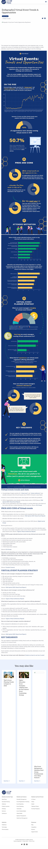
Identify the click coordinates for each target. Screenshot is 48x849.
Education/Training (6, 801)
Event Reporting (20, 804)
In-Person (33, 799)
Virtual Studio (19, 813)
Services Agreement (17, 841)
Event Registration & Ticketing (23, 801)
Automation (19, 808)
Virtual (32, 801)
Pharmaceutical (5, 829)
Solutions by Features (22, 797)
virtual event (24, 493)
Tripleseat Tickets (35, 806)
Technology (4, 827)
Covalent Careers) (10, 567)
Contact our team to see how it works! (34, 655)
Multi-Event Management (22, 818)
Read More (6, 781)
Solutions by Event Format (37, 797)
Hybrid (32, 804)
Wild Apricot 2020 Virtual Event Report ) (16, 587)
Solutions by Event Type (7, 797)
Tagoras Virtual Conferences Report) (26, 531)
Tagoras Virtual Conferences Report (15, 598)
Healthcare (4, 824)
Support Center (34, 831)
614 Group (39, 505)
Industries (4, 822)
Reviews (33, 829)
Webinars (4, 804)
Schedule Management (21, 799)
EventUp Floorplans (35, 808)
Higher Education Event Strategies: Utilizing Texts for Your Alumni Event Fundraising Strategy (24, 688)
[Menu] (45, 1)
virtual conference (35, 493)
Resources (33, 822)
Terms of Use (31, 841)
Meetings (4, 808)
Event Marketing (20, 806)
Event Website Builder (21, 811)
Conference (4, 813)
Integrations (33, 827)
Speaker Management (21, 815)
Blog (32, 824)
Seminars (4, 811)
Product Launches (5, 806)
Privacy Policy (25, 841)
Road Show (4, 799)
